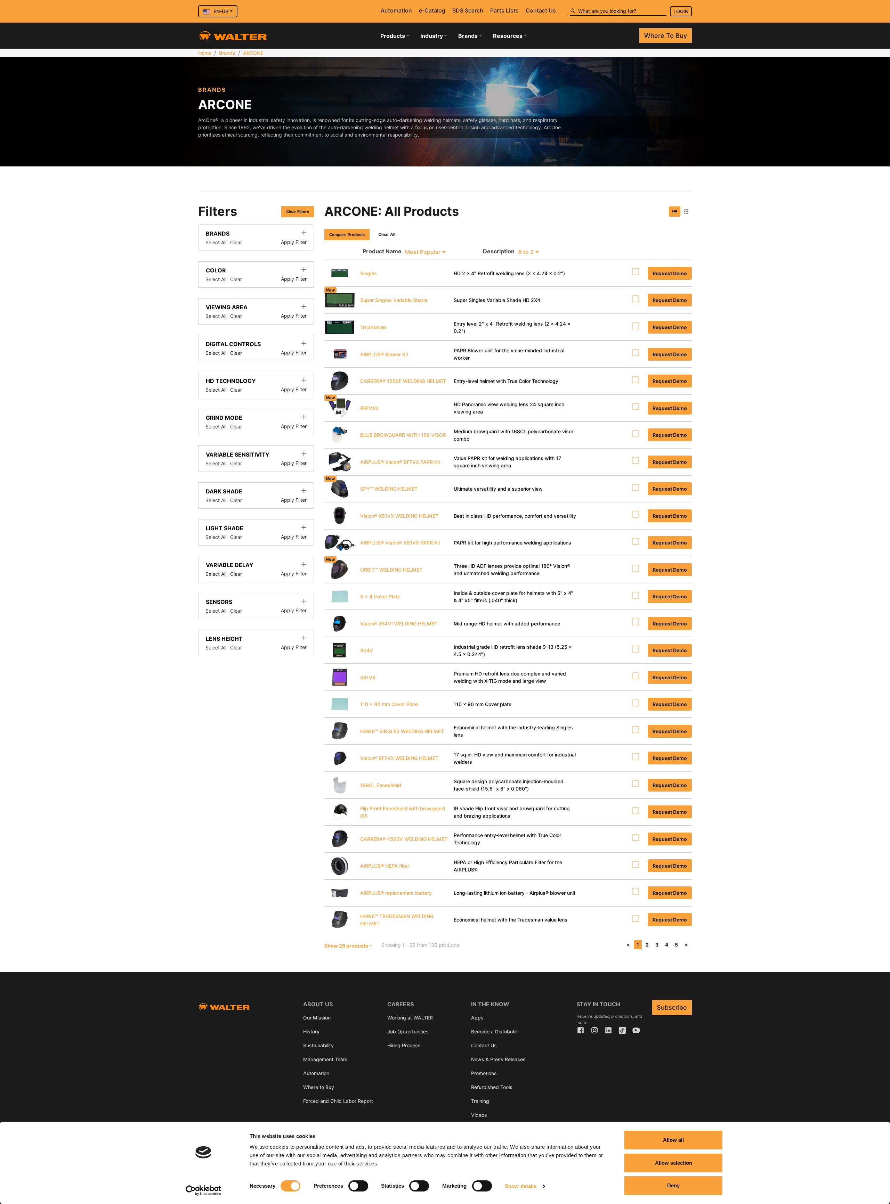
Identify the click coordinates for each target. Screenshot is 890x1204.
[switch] (358, 1185)
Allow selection (673, 1163)
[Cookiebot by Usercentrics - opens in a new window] (203, 1190)
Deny (673, 1185)
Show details (520, 1186)
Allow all (673, 1140)
